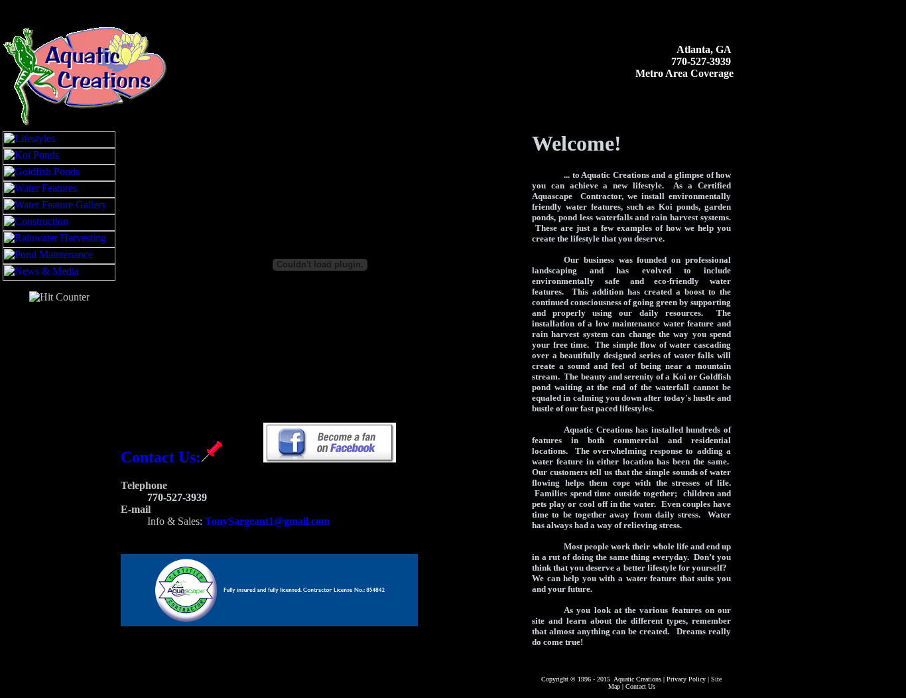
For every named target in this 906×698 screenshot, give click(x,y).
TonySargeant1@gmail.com (267, 521)
